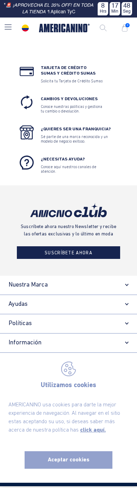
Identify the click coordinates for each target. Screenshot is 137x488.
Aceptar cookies (69, 460)
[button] (8, 27)
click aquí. (93, 430)
